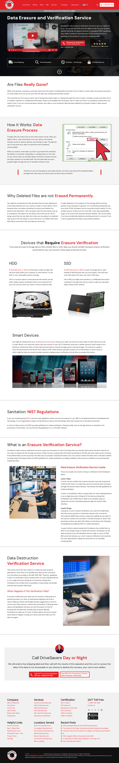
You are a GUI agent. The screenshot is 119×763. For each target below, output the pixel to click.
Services (54, 5)
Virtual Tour (11, 708)
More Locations (39, 741)
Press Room (11, 705)
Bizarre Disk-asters (13, 713)
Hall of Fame (11, 710)
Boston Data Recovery (41, 736)
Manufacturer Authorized (69, 708)
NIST (28, 418)
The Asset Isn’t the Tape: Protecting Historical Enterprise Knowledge (85, 728)
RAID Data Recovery (40, 708)
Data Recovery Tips (13, 731)
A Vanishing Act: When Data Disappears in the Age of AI (81, 738)
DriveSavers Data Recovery (36, 754)
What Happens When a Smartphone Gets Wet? (78, 736)
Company (64, 5)
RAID (41, 5)
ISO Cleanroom (66, 705)
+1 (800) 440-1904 (94, 703)
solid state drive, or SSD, (74, 270)
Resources (75, 5)
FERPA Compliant (66, 716)
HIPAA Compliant (66, 713)
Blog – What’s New (13, 728)
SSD (47, 5)
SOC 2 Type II (65, 703)
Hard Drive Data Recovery (42, 703)
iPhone (35, 5)
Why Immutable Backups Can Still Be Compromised (80, 725)
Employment (11, 716)
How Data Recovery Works (72, 741)
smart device (50, 342)
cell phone (39, 342)
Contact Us (91, 705)
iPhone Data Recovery (41, 705)
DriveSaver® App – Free (15, 733)
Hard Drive (26, 5)
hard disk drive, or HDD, (19, 270)
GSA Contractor (66, 710)
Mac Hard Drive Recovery (42, 713)
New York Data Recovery (42, 725)
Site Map (10, 738)
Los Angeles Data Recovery (43, 728)
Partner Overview (13, 725)
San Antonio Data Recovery (43, 738)
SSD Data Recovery (40, 710)
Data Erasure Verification (42, 716)
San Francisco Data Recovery (43, 731)
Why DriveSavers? (13, 703)
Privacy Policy (12, 736)
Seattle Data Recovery (41, 733)
